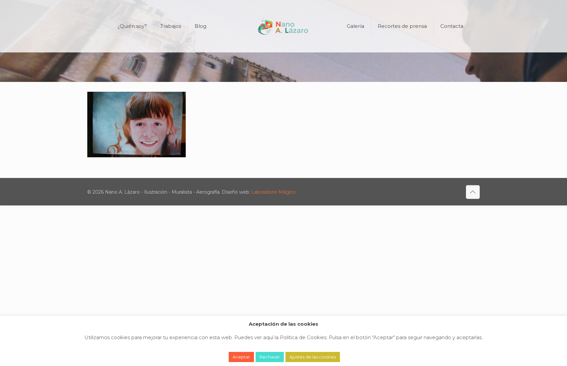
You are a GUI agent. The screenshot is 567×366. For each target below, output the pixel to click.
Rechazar (270, 356)
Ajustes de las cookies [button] (312, 356)
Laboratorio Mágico (273, 192)
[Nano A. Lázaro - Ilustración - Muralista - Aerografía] (284, 26)
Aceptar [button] (241, 356)
